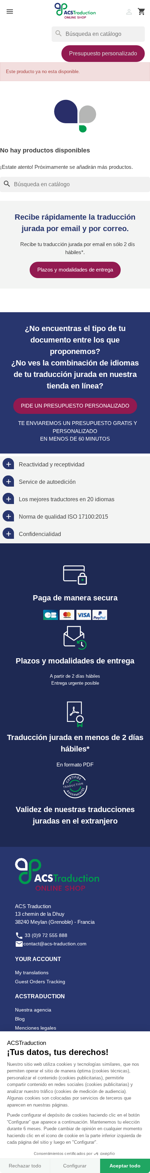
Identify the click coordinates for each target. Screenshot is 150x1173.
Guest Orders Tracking (40, 981)
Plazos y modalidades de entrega (75, 270)
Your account (38, 959)
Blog (20, 1019)
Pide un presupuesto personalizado (75, 406)
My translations (31, 972)
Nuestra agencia (33, 1010)
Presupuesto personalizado (103, 53)
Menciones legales (35, 1028)
